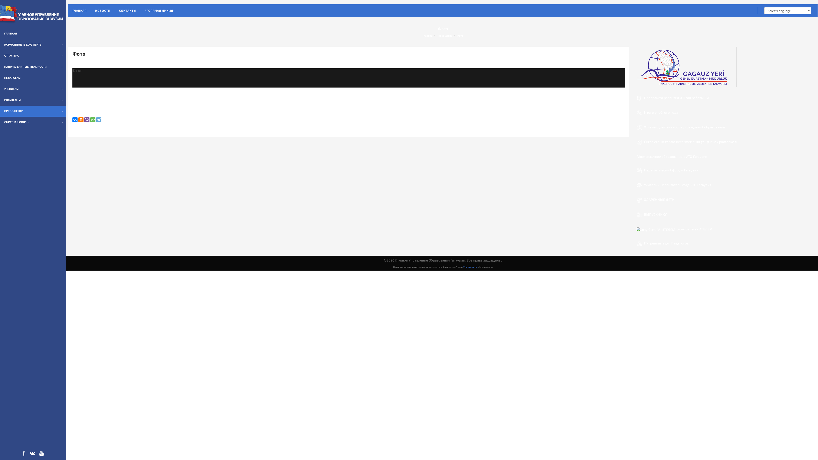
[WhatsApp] (92, 119)
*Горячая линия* (160, 10)
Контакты (127, 10)
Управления (470, 266)
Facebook (23, 453)
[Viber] (86, 119)
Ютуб (41, 453)
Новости (102, 10)
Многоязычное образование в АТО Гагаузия (672, 156)
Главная (79, 10)
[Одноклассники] (81, 119)
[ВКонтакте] (75, 119)
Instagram (32, 453)
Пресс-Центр (444, 35)
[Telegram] (98, 119)
